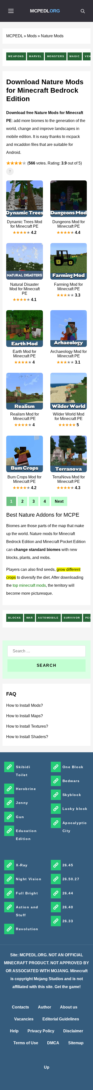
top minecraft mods (29, 585)
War (29, 617)
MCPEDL (45, 10)
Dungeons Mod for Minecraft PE (68, 224)
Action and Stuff (27, 911)
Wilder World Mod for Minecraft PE (68, 416)
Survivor (72, 617)
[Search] (82, 10)
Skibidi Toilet (23, 771)
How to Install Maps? (24, 716)
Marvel (35, 56)
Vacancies (23, 1019)
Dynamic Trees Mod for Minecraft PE (24, 224)
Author (44, 1007)
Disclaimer (73, 1031)
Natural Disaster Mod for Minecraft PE (24, 288)
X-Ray (22, 865)
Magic (74, 56)
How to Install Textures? (27, 726)
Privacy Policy (41, 1031)
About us (68, 1007)
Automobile (48, 617)
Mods (32, 36)
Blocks (14, 617)
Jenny (22, 803)
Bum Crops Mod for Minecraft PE (24, 479)
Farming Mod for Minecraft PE (68, 286)
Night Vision (28, 879)
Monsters (55, 56)
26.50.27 (71, 879)
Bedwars (71, 781)
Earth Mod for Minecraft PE (24, 353)
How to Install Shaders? (27, 737)
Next (59, 501)
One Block (73, 767)
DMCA (53, 1043)
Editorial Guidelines (60, 1019)
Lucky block (75, 809)
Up (46, 1067)
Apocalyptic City (74, 827)
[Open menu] (11, 11)
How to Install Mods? (24, 705)
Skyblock (71, 795)
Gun (20, 817)
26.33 (67, 921)
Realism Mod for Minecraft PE (24, 416)
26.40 (67, 907)
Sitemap (76, 1043)
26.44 (67, 893)
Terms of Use (25, 1043)
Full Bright (27, 893)
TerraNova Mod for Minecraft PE (68, 479)
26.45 (67, 865)
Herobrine (26, 789)
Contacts (20, 1007)
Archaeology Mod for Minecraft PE (68, 353)
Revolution (27, 929)
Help (14, 1031)
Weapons (16, 56)
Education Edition (26, 835)
